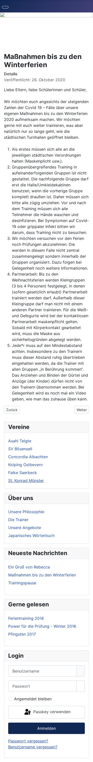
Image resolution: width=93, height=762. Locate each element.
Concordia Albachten (28, 456)
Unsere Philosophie (26, 511)
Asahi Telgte (19, 440)
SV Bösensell (20, 448)
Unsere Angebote (24, 527)
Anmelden (46, 728)
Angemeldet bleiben (33, 698)
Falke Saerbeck (22, 472)
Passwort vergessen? (28, 740)
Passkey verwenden (51, 711)
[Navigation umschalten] (5, 7)
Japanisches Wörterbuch (31, 535)
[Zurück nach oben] (87, 756)
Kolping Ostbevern (25, 464)
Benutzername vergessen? (32, 746)
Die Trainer (18, 519)
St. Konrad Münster (26, 480)
